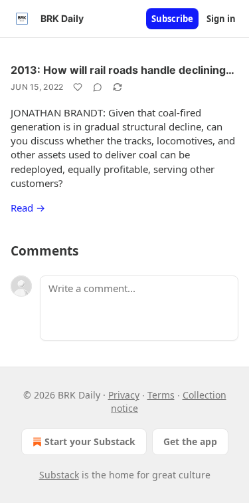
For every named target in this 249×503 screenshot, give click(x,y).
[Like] (77, 87)
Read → (28, 207)
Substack (59, 474)
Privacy (123, 395)
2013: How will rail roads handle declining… (122, 70)
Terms (161, 395)
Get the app (190, 441)
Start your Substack (89, 441)
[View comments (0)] (97, 87)
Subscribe (172, 19)
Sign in (221, 19)
